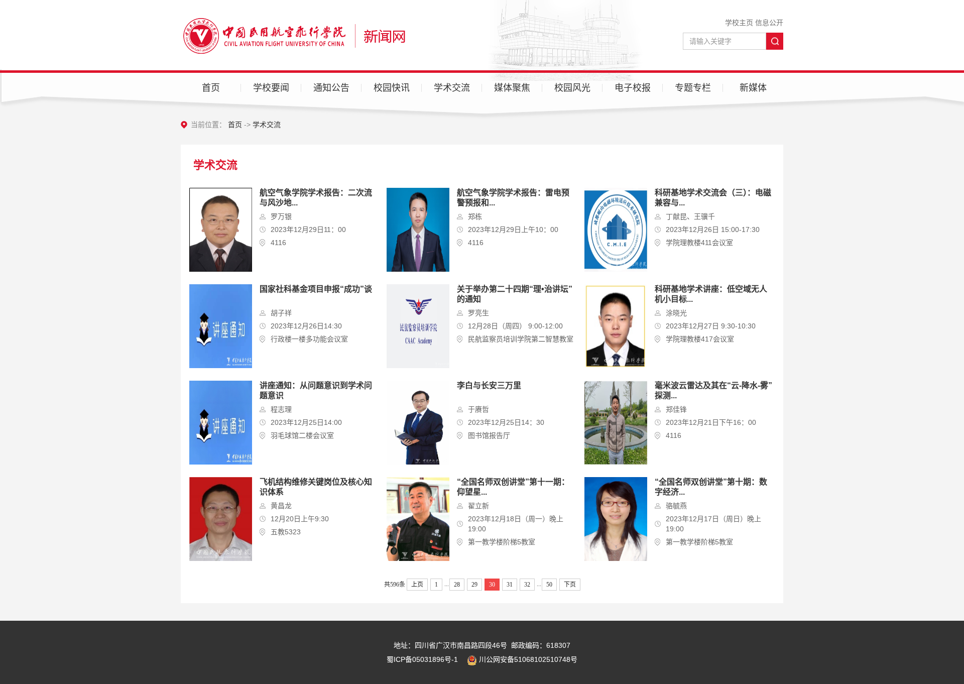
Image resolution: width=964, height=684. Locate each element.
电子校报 (633, 88)
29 (474, 584)
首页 (211, 88)
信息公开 (769, 23)
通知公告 (331, 88)
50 (549, 584)
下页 (570, 584)
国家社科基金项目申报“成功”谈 (316, 289)
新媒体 (753, 88)
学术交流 (452, 88)
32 (527, 584)
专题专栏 (693, 88)
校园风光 (572, 88)
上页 (417, 584)
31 (510, 584)
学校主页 (739, 23)
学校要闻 (271, 88)
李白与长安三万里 (489, 385)
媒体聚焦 (512, 88)
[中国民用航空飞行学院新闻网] (293, 35)
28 (457, 584)
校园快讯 (392, 88)
